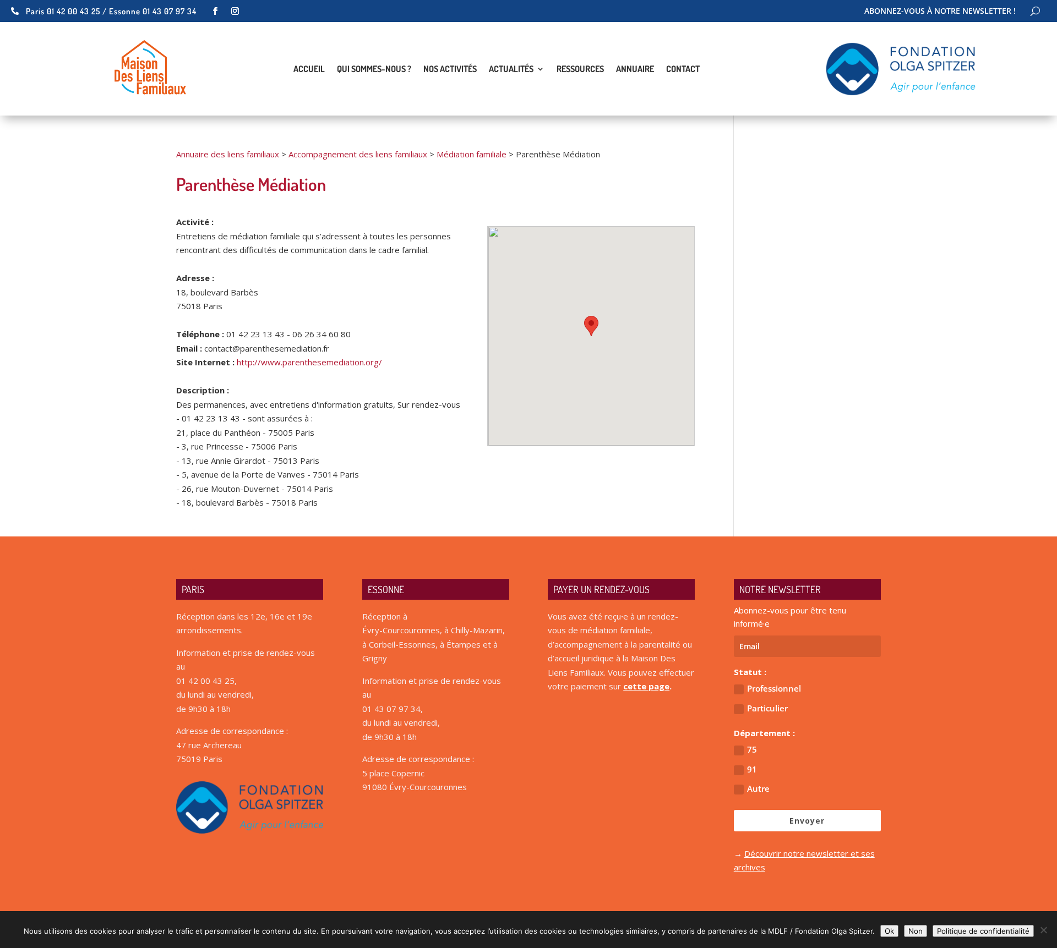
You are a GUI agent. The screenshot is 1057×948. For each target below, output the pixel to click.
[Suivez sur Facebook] (215, 11)
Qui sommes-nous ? (374, 69)
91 (752, 769)
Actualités (511, 69)
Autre (758, 788)
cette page (646, 686)
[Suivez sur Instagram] (235, 11)
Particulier (767, 708)
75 (752, 749)
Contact (683, 69)
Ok (889, 931)
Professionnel (774, 688)
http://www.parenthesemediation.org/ (309, 362)
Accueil (309, 69)
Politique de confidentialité (983, 931)
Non (915, 931)
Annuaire (635, 69)
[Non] (1043, 929)
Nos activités (450, 69)
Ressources (580, 69)
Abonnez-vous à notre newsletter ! (940, 11)
